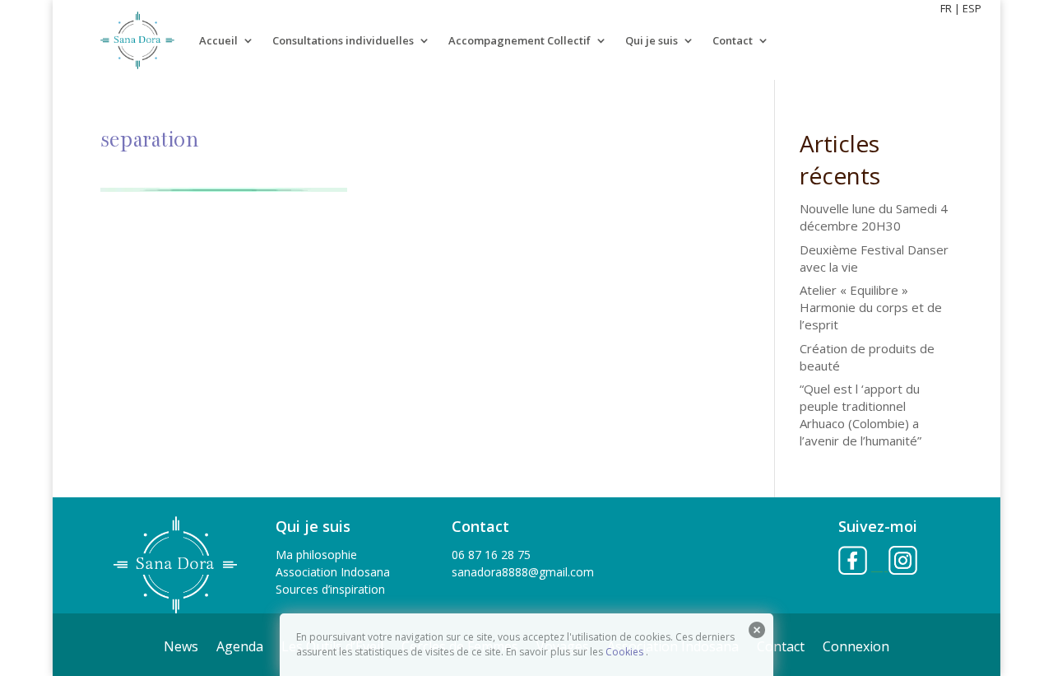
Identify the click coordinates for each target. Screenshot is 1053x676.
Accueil (218, 40)
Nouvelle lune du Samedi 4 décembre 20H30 (874, 217)
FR (946, 8)
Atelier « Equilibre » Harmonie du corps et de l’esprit (871, 307)
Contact (732, 40)
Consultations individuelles (343, 40)
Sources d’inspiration (330, 589)
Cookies (624, 652)
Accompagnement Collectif (519, 40)
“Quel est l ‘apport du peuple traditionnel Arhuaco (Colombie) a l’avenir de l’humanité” (860, 414)
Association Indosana (333, 572)
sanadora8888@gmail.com (523, 572)
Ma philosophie (316, 554)
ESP (972, 8)
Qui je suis (651, 40)
